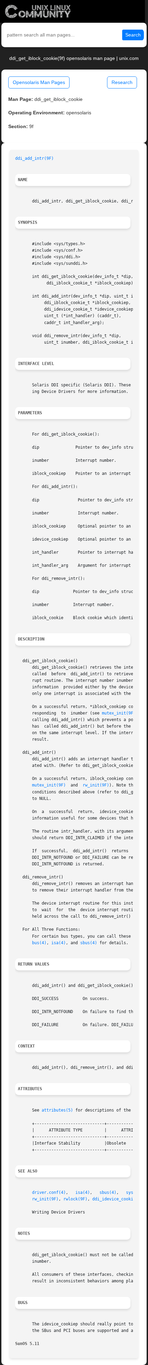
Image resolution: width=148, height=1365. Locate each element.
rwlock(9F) (75, 1199)
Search (133, 35)
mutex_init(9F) (119, 713)
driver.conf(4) (49, 1192)
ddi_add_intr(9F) (34, 158)
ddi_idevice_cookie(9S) (118, 1199)
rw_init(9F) (96, 785)
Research (122, 82)
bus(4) (39, 942)
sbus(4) (88, 942)
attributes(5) (57, 1110)
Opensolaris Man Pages (39, 82)
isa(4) (58, 942)
